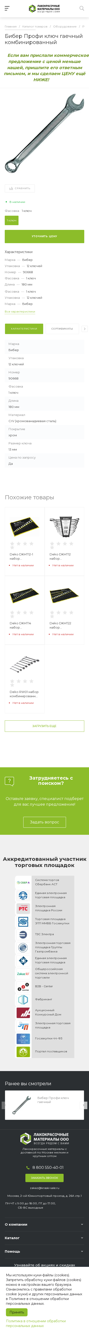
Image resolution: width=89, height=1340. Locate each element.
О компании (16, 1224)
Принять (16, 1312)
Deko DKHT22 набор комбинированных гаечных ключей (65, 625)
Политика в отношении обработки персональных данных (36, 1323)
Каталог (12, 1238)
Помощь (12, 1251)
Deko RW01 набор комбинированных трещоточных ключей (25, 694)
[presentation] (85, 329)
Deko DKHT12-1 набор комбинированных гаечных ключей (25, 556)
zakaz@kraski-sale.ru (44, 1188)
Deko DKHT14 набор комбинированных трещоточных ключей (25, 625)
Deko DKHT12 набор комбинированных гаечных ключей (65, 556)
